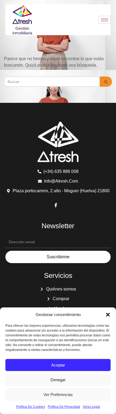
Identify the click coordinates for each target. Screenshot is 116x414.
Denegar (58, 379)
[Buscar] (106, 82)
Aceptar (58, 365)
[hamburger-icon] (104, 20)
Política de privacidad (64, 407)
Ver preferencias (58, 394)
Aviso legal (91, 407)
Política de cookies (30, 407)
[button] (108, 314)
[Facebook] (56, 206)
